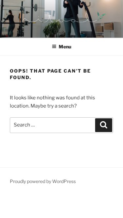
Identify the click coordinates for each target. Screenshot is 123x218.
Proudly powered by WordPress (43, 181)
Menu (65, 46)
